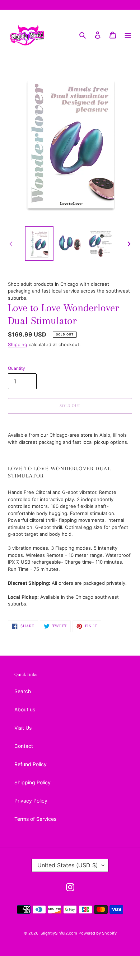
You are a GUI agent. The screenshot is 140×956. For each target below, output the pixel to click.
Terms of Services (35, 819)
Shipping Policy (32, 782)
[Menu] (127, 34)
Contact (23, 746)
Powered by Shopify (98, 933)
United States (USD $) (67, 865)
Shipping (17, 344)
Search (22, 691)
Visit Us (23, 728)
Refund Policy (30, 764)
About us (24, 709)
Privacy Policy (30, 801)
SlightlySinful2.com (59, 933)
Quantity (16, 368)
